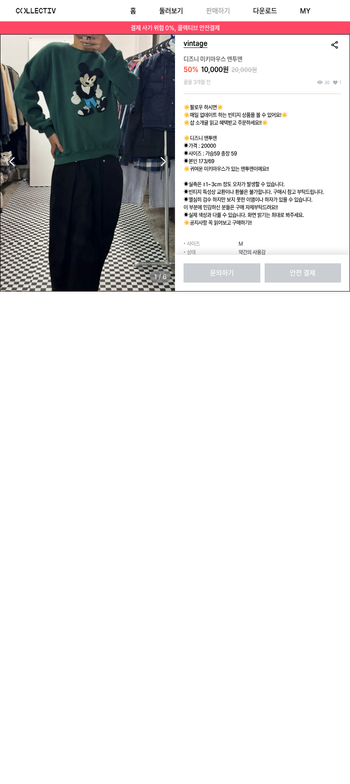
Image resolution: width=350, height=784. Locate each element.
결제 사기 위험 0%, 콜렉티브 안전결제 (175, 27)
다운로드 (265, 11)
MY (305, 11)
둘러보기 (171, 11)
